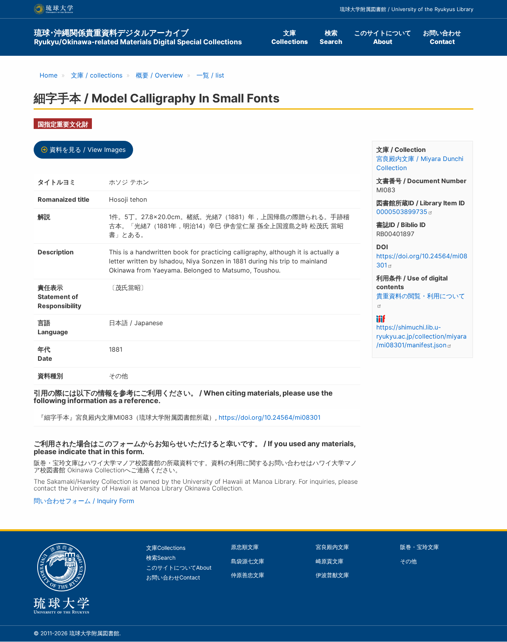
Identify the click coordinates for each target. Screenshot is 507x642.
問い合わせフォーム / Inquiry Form (84, 501)
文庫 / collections (96, 75)
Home (48, 75)
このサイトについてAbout (382, 37)
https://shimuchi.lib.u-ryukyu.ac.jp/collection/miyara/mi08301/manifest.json (421, 336)
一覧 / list (210, 75)
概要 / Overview (159, 75)
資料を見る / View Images (88, 149)
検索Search (331, 37)
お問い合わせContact (442, 37)
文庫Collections (289, 37)
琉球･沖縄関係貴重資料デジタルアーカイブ (138, 37)
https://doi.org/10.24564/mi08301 (269, 417)
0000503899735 (401, 212)
